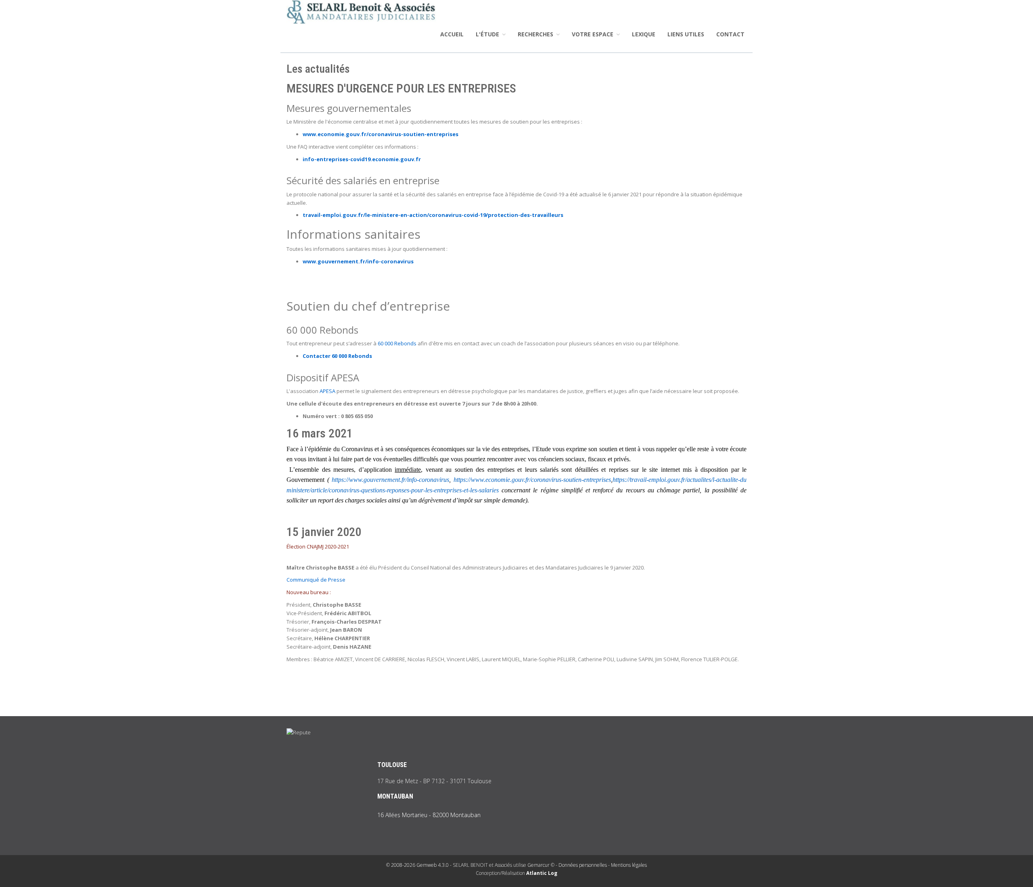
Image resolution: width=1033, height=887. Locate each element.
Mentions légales (629, 865)
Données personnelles (582, 865)
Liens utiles (685, 34)
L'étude (488, 34)
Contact (730, 34)
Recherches (536, 34)
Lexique (643, 34)
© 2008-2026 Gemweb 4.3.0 (417, 865)
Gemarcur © (540, 865)
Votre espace (593, 34)
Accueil (452, 34)
